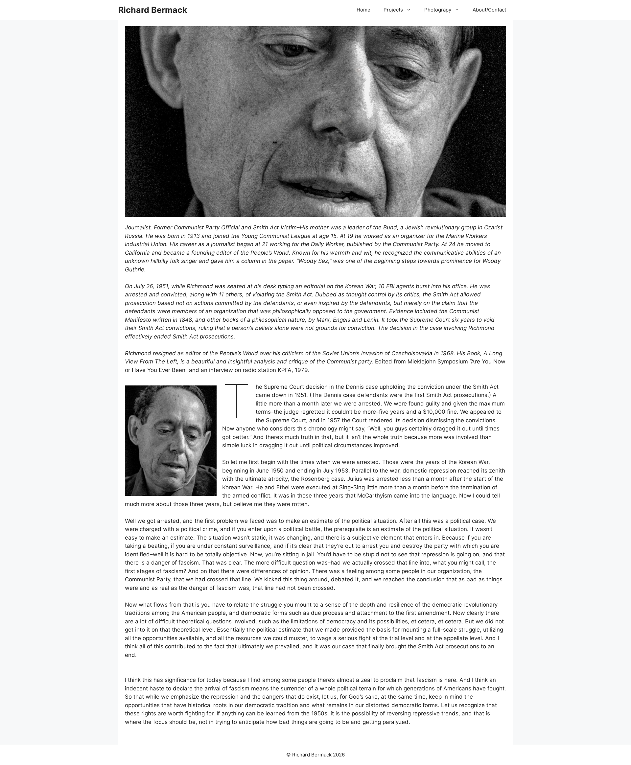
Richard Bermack (152, 10)
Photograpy (437, 10)
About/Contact (489, 10)
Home (363, 10)
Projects (393, 10)
